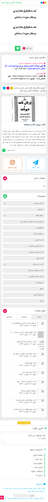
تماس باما (38, 467)
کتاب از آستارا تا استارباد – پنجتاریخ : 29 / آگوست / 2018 (26, 382)
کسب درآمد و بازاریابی (36, 276)
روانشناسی (39, 228)
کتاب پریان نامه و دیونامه (34, 124)
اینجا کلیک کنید (21, 68)
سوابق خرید (37, 463)
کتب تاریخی (39, 240)
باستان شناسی (38, 203)
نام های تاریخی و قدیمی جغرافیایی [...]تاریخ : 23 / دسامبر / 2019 (23, 324)
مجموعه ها (39, 282)
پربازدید (24, 317)
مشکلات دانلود (36, 471)
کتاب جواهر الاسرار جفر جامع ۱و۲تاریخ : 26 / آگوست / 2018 (25, 401)
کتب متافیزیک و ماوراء (35, 270)
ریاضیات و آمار (38, 234)
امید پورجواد (40, 435)
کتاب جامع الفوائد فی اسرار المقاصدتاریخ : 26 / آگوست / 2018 (25, 410)
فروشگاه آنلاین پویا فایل (11, 2)
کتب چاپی (39, 258)
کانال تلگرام (35, 167)
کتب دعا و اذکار (38, 264)
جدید (39, 317)
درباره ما (39, 475)
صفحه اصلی (37, 455)
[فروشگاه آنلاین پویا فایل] (24, 24)
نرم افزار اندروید (38, 295)
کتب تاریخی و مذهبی (36, 252)
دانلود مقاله (39, 215)
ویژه (41, 301)
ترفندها (40, 209)
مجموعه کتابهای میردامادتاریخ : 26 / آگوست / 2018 (27, 392)
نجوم (41, 289)
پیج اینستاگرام (12, 167)
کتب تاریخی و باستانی (36, 246)
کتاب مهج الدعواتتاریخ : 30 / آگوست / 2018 (27, 364)
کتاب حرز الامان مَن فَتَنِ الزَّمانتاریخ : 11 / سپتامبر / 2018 (26, 343)
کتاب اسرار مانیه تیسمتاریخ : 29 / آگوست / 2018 (27, 373)
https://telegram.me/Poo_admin (25, 76)
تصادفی (9, 317)
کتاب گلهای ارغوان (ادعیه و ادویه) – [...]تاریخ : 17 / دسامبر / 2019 (23, 333)
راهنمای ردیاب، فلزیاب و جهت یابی (31, 222)
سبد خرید (38, 459)
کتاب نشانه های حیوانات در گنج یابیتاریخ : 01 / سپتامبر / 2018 (24, 355)
